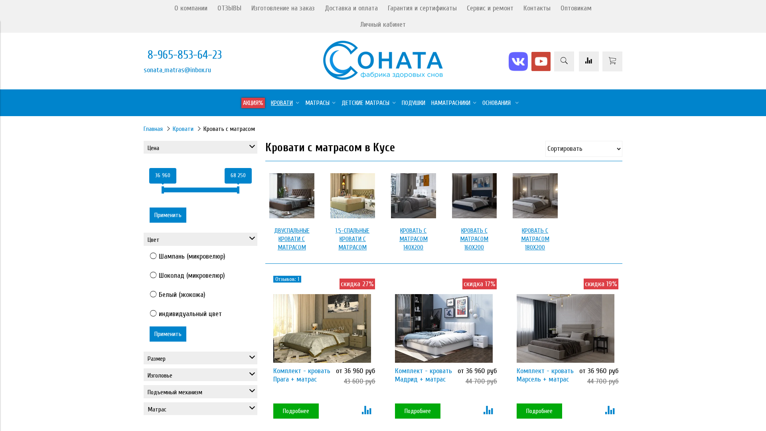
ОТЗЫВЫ (229, 8)
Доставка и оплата (351, 8)
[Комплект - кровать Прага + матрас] (322, 328)
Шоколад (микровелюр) (192, 275)
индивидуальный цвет (190, 314)
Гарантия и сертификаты (422, 8)
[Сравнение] (589, 61)
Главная (153, 128)
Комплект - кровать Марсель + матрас (545, 375)
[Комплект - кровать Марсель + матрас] (565, 328)
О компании (190, 8)
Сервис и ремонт (490, 8)
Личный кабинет (383, 24)
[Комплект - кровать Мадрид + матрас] (444, 328)
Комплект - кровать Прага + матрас (301, 375)
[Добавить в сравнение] (366, 411)
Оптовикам (576, 8)
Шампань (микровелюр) (192, 256)
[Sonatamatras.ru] (383, 77)
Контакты (537, 8)
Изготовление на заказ (283, 8)
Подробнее (296, 411)
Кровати (183, 128)
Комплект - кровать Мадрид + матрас (423, 375)
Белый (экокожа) (182, 295)
